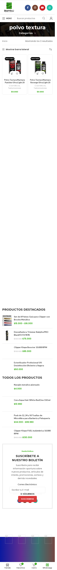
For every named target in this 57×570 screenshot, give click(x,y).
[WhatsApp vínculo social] (50, 8)
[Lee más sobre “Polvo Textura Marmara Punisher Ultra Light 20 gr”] (12, 73)
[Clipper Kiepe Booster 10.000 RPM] (7, 351)
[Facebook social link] (28, 8)
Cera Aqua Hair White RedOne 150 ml (32, 400)
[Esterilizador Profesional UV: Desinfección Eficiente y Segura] (7, 366)
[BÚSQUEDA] (44, 18)
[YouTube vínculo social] (42, 8)
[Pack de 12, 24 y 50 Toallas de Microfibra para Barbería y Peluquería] (7, 419)
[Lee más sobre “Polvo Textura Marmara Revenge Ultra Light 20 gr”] (37, 73)
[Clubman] (35, 539)
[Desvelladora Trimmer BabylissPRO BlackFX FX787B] (7, 336)
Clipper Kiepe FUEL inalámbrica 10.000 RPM (32, 432)
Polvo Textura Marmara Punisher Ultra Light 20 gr (14, 82)
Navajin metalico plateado (27, 384)
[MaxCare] (21, 539)
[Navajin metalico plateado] (7, 388)
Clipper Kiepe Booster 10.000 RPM (30, 347)
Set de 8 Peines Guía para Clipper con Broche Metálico (32, 318)
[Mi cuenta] (51, 18)
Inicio (4, 41)
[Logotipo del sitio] (9, 7)
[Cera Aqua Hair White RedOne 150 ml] (7, 404)
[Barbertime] (8, 539)
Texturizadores (14, 88)
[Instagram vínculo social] (35, 8)
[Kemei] (48, 539)
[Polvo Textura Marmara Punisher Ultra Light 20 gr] (14, 67)
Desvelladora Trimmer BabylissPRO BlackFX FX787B (31, 333)
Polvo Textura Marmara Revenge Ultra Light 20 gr (40, 82)
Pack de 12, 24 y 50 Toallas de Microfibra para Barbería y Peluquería (32, 416)
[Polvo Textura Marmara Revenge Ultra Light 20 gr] (40, 67)
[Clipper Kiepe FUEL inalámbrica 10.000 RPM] (7, 434)
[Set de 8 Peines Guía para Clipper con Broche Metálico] (7, 320)
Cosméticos (14, 85)
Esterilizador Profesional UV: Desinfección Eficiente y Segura (29, 364)
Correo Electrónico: (27, 484)
